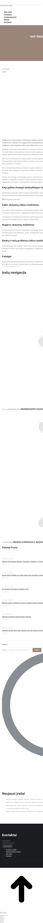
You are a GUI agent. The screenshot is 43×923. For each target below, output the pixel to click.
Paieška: (4, 650)
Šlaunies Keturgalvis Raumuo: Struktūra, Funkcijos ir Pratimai (24, 799)
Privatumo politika (11, 849)
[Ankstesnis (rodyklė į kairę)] (1, 919)
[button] (16, 8)
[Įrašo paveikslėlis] (7, 559)
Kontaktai (9, 856)
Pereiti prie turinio (6, 5)
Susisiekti (7, 846)
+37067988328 (6, 841)
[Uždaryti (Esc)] (1, 915)
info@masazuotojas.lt (8, 843)
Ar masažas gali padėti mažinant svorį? (15, 589)
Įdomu (4, 72)
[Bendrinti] (3, 915)
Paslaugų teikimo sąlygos (13, 851)
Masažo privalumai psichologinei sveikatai (16, 617)
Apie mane (9, 854)
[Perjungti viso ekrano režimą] (5, 915)
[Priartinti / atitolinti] (7, 915)
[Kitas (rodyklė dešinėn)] (3, 919)
